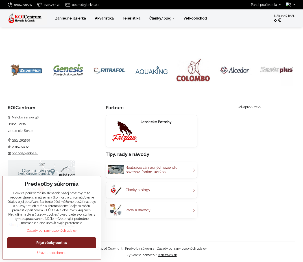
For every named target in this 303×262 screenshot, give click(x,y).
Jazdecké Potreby (156, 122)
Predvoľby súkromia (139, 248)
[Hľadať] (255, 18)
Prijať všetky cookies (51, 243)
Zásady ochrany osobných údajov (182, 248)
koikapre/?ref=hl (250, 107)
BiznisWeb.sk (167, 255)
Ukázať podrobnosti (51, 253)
